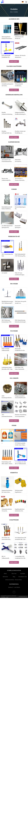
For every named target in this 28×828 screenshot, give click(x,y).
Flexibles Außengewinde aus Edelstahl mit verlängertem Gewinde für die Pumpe (6, 132)
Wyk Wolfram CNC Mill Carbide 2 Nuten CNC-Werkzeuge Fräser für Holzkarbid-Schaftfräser (7, 463)
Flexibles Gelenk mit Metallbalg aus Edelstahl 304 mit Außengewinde (20, 132)
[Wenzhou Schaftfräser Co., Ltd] (2, 2)
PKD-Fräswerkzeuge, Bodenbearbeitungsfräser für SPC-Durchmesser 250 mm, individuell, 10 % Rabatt (20, 321)
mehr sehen (13, 61)
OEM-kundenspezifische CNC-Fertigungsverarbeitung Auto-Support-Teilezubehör (7, 397)
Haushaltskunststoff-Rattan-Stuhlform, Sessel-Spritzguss (7, 208)
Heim (11, 12)
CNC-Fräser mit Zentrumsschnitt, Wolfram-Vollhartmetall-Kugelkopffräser (6, 538)
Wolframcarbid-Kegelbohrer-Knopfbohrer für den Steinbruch (20, 491)
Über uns (14, 573)
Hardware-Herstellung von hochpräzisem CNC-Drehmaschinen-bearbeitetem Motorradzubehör (20, 415)
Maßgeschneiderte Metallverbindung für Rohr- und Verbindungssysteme (20, 113)
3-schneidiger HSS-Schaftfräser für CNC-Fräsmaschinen (20, 557)
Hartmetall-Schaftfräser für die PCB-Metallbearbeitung (20, 349)
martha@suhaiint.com (23, 596)
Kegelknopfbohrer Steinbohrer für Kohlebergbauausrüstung (20, 510)
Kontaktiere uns (23, 576)
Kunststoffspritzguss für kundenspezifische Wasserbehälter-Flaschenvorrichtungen (20, 208)
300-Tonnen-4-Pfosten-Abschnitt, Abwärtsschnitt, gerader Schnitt (19, 179)
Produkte (22, 573)
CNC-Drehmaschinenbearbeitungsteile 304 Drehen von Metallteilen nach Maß (7, 415)
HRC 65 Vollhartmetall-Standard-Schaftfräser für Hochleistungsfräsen (7, 557)
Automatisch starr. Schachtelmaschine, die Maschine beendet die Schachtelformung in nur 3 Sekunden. (7, 160)
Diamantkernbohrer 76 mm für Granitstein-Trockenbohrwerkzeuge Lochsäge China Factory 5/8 (7, 510)
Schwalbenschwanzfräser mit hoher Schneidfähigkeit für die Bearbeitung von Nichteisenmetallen (7, 85)
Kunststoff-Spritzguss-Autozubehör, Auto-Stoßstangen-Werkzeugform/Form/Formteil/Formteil (20, 226)
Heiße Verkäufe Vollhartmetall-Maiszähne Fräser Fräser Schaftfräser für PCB (7, 349)
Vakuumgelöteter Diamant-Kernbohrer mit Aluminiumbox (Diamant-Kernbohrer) (7, 37)
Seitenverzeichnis (9, 579)
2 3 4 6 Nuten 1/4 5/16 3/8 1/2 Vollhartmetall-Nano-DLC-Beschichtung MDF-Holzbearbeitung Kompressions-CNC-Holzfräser (20, 463)
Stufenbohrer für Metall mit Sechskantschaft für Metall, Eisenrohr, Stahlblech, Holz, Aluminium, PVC (20, 37)
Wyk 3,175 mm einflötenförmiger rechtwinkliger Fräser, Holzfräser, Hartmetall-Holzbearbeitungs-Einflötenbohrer (20, 274)
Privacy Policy (18, 579)
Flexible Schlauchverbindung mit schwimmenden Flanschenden (7, 113)
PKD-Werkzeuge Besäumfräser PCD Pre (6, 321)
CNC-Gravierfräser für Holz (7, 255)
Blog (14, 576)
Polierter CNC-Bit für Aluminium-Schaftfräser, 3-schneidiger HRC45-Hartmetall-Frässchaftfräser (20, 56)
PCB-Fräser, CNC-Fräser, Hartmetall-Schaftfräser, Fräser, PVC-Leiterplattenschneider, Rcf (20, 368)
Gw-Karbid (4, 273)
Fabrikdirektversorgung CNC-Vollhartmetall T (7, 302)
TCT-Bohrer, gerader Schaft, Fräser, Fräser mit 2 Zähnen (20, 444)
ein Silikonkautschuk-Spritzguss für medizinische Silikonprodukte (7, 226)
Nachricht (5, 576)
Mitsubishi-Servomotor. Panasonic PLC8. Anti (20, 160)
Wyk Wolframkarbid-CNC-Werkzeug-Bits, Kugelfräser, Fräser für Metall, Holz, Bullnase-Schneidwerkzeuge (20, 255)
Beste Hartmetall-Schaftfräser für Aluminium (6, 56)
